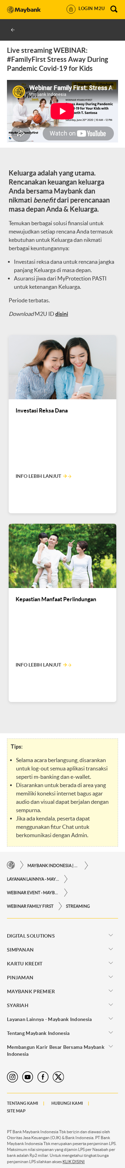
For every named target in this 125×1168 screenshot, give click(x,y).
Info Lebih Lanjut (38, 476)
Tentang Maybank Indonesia (38, 1033)
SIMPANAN (20, 950)
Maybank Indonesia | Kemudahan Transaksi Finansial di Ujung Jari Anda (53, 865)
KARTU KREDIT (25, 963)
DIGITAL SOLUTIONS (31, 936)
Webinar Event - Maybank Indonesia (33, 892)
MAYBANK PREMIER (31, 991)
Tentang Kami (22, 1103)
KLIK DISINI (73, 1161)
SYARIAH (17, 1005)
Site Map (16, 1111)
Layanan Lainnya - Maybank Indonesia (33, 879)
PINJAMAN (20, 977)
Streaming (78, 906)
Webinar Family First (30, 906)
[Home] (11, 865)
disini (61, 314)
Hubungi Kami (67, 1103)
